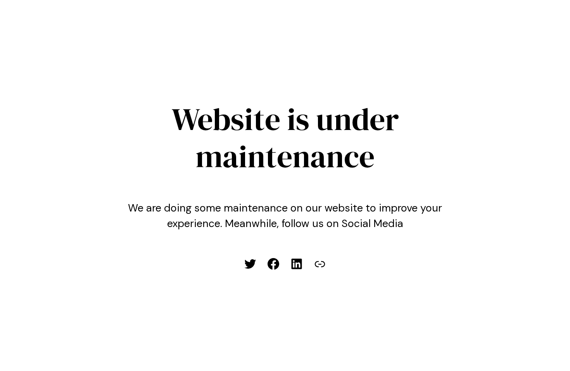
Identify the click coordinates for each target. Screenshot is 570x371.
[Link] (320, 264)
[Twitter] (250, 264)
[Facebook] (273, 264)
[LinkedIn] (297, 264)
